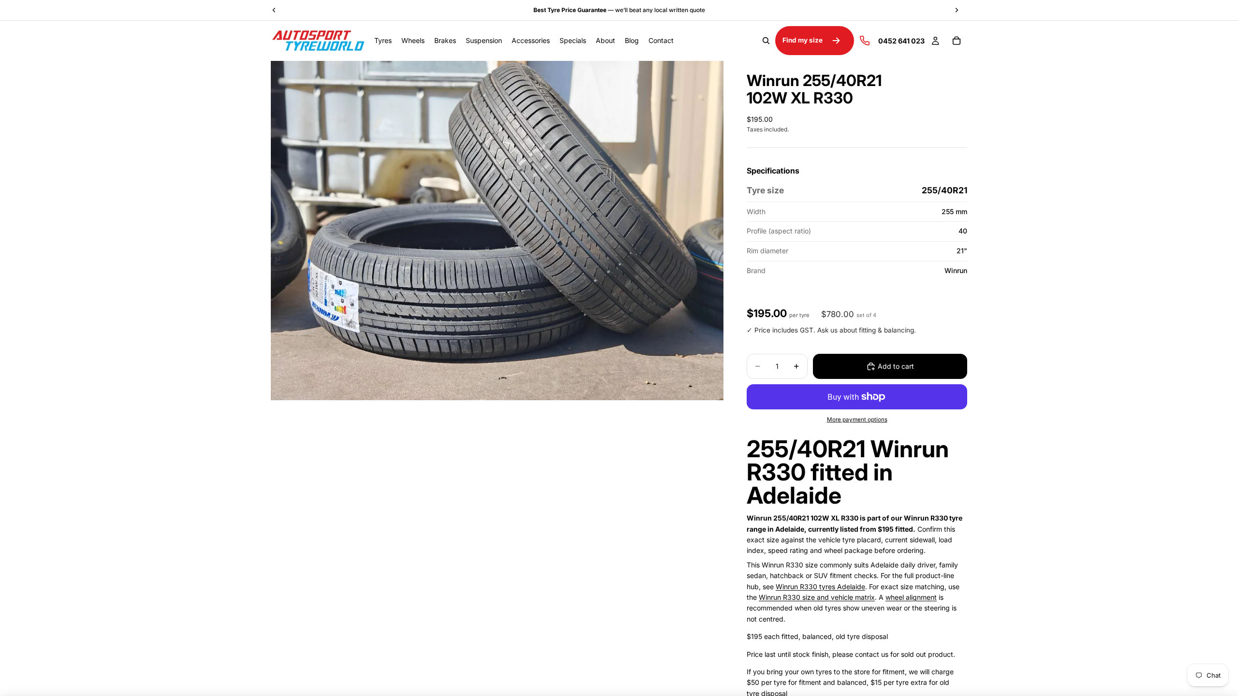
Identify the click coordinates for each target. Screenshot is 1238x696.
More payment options (857, 419)
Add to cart (896, 366)
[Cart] (956, 40)
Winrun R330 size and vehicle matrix (817, 597)
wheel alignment (911, 597)
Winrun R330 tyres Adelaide (820, 586)
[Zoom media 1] (497, 230)
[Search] (766, 40)
